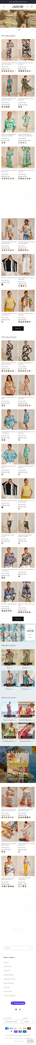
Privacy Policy (8, 991)
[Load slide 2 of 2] (19, 30)
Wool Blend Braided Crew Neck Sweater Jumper (9, 314)
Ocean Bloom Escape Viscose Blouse (8, 466)
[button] (4, 7)
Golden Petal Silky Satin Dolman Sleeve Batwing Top (9, 63)
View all (18, 328)
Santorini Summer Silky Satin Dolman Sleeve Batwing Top (8, 809)
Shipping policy (28, 1038)
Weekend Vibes (25, 741)
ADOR (10, 1035)
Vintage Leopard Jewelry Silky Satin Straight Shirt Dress (8, 208)
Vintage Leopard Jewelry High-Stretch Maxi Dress (26, 208)
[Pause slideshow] (34, 30)
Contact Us (7, 970)
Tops (8, 668)
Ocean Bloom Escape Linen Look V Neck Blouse (9, 432)
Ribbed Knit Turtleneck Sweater (9, 277)
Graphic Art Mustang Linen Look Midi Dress (26, 466)
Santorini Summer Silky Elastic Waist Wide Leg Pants (26, 809)
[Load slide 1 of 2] (17, 30)
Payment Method (8, 975)
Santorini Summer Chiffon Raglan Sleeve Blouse (7, 878)
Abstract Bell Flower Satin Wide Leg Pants (26, 171)
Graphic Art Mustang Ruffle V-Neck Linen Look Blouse (9, 135)
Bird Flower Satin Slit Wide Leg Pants (26, 604)
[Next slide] (22, 30)
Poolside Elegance (25, 720)
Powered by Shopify (17, 1035)
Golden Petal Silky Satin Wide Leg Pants (25, 63)
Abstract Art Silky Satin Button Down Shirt (26, 314)
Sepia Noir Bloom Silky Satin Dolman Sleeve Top (8, 363)
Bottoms (25, 668)
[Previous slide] (14, 30)
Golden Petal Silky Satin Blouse (26, 569)
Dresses (8, 689)
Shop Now (18, 18)
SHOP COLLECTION (18, 764)
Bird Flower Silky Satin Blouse (9, 604)
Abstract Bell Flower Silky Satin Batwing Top (9, 171)
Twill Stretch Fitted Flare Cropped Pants (24, 878)
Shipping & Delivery (10, 979)
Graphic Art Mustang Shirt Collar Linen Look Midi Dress (25, 135)
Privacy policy (9, 1038)
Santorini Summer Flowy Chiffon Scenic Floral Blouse (26, 242)
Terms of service (18, 1038)
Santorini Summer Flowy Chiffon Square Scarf (26, 844)
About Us (6, 962)
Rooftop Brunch (8, 741)
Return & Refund (9, 983)
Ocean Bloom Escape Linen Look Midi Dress (26, 432)
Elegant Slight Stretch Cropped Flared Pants (25, 278)
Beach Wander (8, 720)
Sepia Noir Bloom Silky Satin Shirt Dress (25, 363)
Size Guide (7, 987)
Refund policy (27, 1035)
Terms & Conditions (9, 995)
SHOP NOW (18, 632)
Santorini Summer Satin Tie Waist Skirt (8, 915)
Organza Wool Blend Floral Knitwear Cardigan (25, 535)
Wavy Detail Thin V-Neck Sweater (7, 535)
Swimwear (25, 689)
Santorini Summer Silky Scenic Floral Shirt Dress (9, 242)
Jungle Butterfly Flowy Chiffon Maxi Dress (26, 99)
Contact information (19, 1041)
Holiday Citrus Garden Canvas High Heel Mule (8, 844)
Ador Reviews (8, 966)
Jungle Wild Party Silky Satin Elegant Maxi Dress (8, 99)
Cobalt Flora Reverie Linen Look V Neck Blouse (9, 570)
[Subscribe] (30, 948)
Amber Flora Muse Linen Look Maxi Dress (25, 398)
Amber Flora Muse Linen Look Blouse (9, 398)
